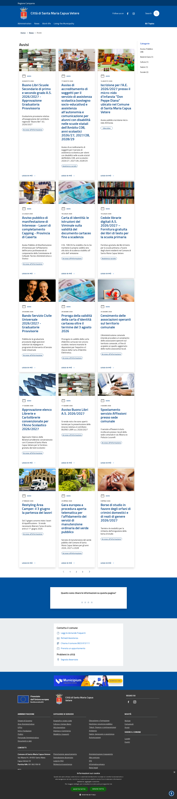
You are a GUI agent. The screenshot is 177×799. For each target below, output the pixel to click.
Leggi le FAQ (58, 760)
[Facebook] (126, 13)
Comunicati (129, 724)
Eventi (127, 742)
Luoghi (127, 738)
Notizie (128, 720)
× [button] (174, 772)
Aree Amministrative (26, 724)
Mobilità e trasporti (61, 734)
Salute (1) (144, 67)
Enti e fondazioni (24, 730)
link (111, 784)
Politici (20, 734)
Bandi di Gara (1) (146, 56)
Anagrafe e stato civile (62, 720)
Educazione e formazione (99, 720)
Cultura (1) (144, 61)
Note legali (93, 767)
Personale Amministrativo (28, 737)
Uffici (20, 727)
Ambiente (93, 730)
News (31, 32)
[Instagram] (132, 13)
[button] (88, 794)
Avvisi (29, 76)
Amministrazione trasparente (101, 754)
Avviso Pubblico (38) (146, 50)
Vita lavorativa (59, 727)
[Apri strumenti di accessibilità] (171, 793)
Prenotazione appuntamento (65, 754)
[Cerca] (156, 13)
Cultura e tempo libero (62, 724)
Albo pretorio (94, 757)
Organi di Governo (25, 720)
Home (23, 32)
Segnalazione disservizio (63, 757)
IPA (90, 760)
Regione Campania (26, 3)
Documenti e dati (25, 740)
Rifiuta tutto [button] (98, 789)
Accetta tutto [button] (79, 789)
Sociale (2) (144, 72)
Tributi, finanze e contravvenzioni (102, 727)
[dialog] (88, 784)
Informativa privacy (97, 764)
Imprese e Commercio (62, 730)
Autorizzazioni (95, 737)
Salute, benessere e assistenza (101, 734)
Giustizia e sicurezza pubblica (100, 723)
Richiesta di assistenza (62, 764)
